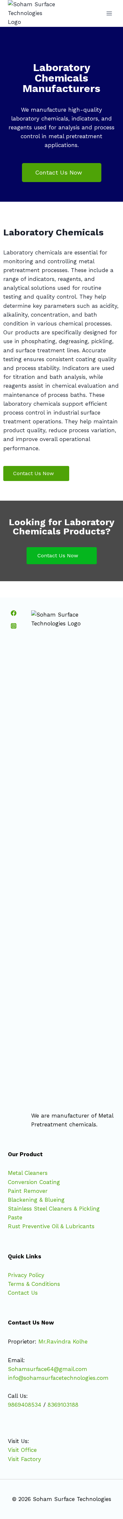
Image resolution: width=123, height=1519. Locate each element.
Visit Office (22, 1450)
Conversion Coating (34, 1182)
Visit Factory (24, 1459)
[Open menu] (109, 13)
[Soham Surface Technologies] (32, 13)
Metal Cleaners (28, 1173)
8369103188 (63, 1404)
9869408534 (24, 1404)
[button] (61, 172)
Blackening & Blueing (36, 1199)
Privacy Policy (26, 1275)
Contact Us (23, 1292)
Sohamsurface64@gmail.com (47, 1369)
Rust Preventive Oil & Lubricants (51, 1226)
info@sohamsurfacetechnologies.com (58, 1378)
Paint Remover (28, 1191)
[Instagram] (13, 625)
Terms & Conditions (34, 1284)
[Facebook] (13, 613)
